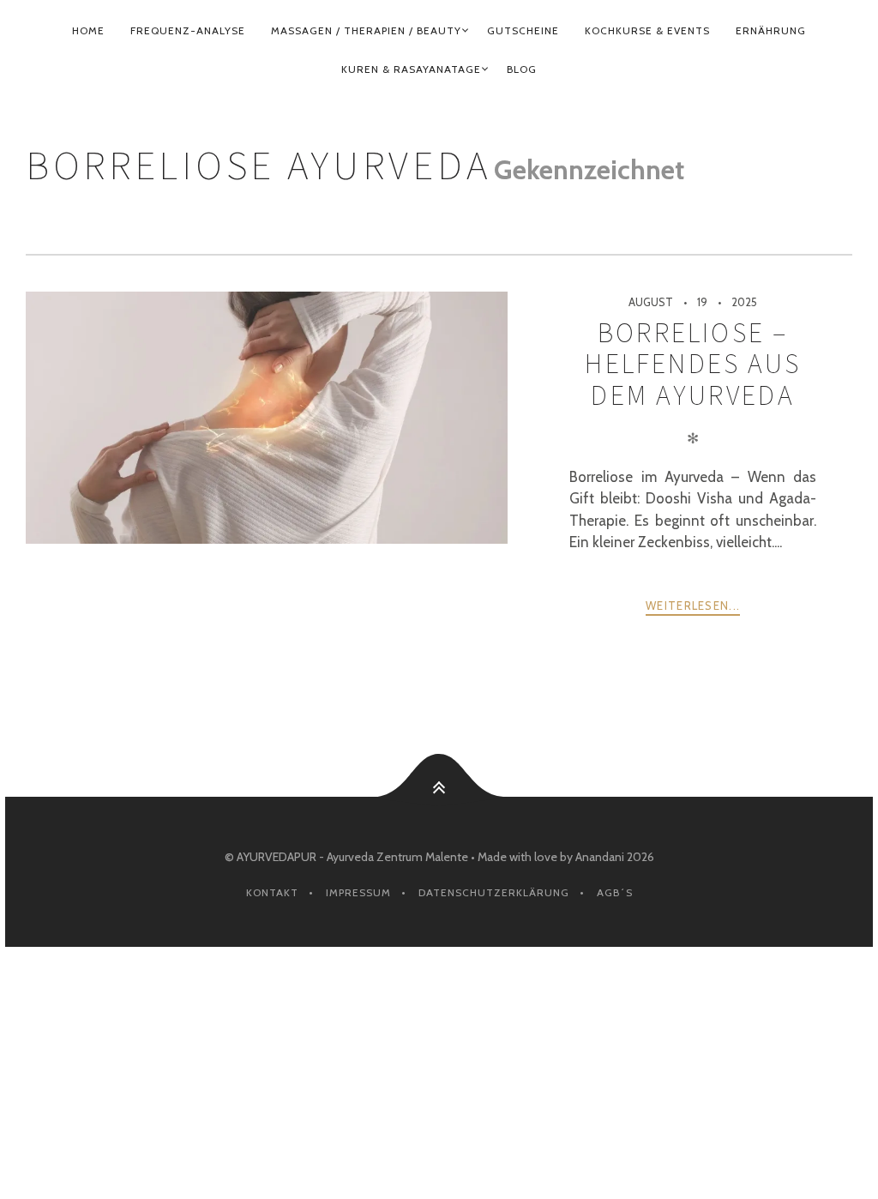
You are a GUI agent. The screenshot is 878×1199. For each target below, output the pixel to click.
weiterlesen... (693, 605)
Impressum (358, 892)
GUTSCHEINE (523, 30)
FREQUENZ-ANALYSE (187, 30)
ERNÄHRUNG (771, 30)
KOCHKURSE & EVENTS (647, 30)
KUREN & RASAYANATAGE (411, 69)
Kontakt (272, 892)
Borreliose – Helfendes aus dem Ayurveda (693, 364)
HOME (88, 30)
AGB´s (615, 892)
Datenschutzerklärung (493, 892)
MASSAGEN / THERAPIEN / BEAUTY (366, 30)
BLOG (522, 69)
